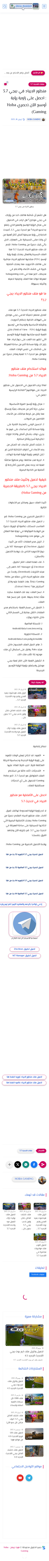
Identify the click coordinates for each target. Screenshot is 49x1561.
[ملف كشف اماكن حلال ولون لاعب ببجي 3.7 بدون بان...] (37, 711)
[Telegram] (24, 1556)
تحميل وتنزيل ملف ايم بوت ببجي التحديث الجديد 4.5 (26, 1354)
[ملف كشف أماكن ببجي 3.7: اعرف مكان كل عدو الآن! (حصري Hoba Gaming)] (34, 1417)
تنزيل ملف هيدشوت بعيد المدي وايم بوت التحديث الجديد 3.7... (15, 696)
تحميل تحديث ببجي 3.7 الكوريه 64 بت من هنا (24, 880)
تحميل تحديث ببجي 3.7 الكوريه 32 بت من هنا (24, 854)
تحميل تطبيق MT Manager (24, 955)
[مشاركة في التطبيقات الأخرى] (9, 1164)
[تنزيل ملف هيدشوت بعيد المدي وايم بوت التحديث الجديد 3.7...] (37, 693)
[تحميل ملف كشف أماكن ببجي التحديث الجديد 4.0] (34, 1451)
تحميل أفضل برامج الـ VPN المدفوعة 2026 (16, 73)
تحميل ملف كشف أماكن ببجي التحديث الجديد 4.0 (14, 1453)
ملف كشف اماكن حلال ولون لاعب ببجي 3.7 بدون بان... (15, 714)
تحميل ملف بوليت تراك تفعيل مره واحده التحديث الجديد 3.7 (15, 732)
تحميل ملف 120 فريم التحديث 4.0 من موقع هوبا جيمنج (15, 1436)
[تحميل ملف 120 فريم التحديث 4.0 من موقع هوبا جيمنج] (34, 1434)
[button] (34, 1164)
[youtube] (20, 1477)
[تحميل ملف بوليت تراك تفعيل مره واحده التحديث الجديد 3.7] (37, 729)
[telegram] (29, 1477)
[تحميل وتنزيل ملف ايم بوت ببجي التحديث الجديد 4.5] (24, 1335)
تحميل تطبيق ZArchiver (24, 949)
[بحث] (5, 6)
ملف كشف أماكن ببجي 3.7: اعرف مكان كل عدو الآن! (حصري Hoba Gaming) (14, 1419)
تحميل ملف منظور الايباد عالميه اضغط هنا (24, 1083)
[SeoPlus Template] (43, 1547)
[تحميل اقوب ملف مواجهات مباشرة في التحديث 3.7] (40, 1236)
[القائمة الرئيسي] (44, 6)
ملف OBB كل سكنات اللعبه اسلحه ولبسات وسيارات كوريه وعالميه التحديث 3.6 (14, 1402)
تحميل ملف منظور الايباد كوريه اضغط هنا (24, 1077)
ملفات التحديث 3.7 (37, 84)
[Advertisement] (24, 42)
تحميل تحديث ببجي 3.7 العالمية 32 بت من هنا (24, 867)
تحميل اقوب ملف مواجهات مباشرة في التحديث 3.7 (40, 1250)
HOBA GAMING (34, 119)
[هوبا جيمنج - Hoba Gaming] (24, 6)
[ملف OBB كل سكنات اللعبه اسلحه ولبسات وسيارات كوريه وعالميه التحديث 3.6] (34, 1399)
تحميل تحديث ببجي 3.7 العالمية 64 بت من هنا (24, 893)
